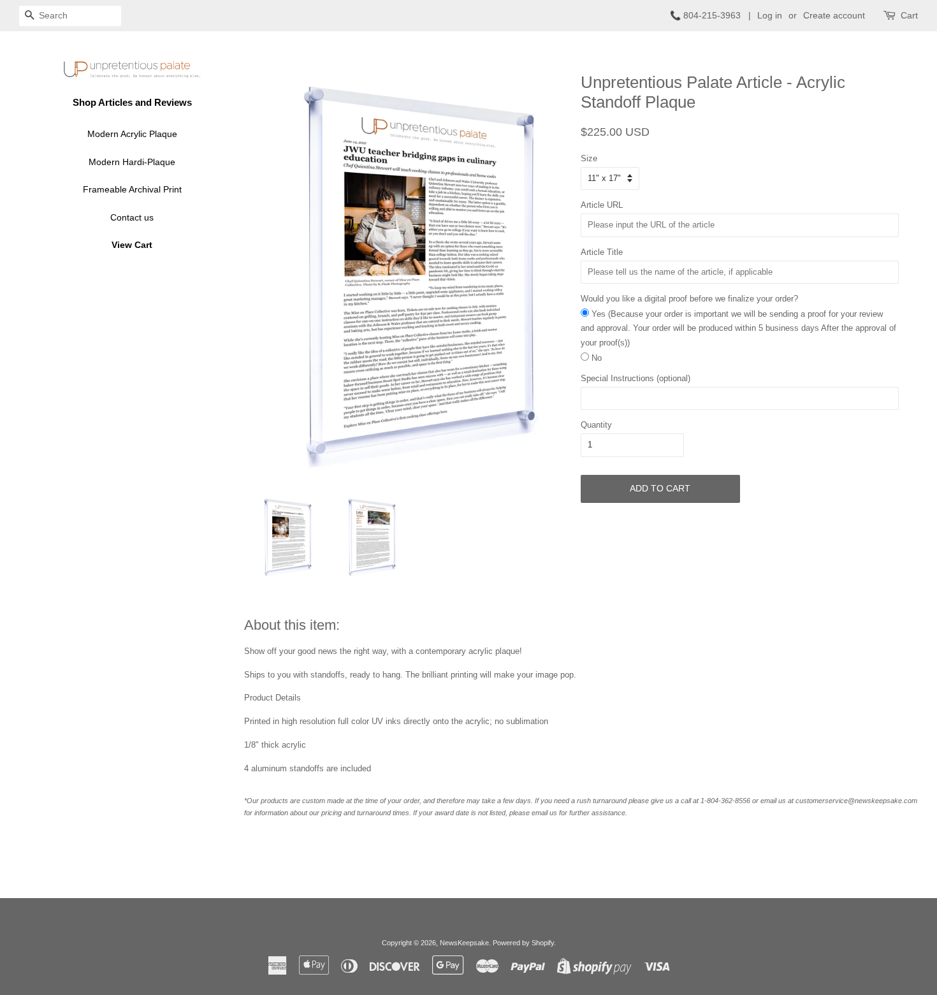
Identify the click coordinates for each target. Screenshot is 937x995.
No (597, 358)
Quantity (596, 425)
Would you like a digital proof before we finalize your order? (689, 298)
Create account (834, 15)
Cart (909, 15)
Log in (769, 15)
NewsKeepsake (464, 943)
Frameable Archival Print (132, 189)
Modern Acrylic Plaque (132, 134)
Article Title (602, 252)
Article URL (602, 205)
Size (589, 158)
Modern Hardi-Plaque (132, 162)
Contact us (132, 217)
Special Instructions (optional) (635, 378)
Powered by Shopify (523, 943)
